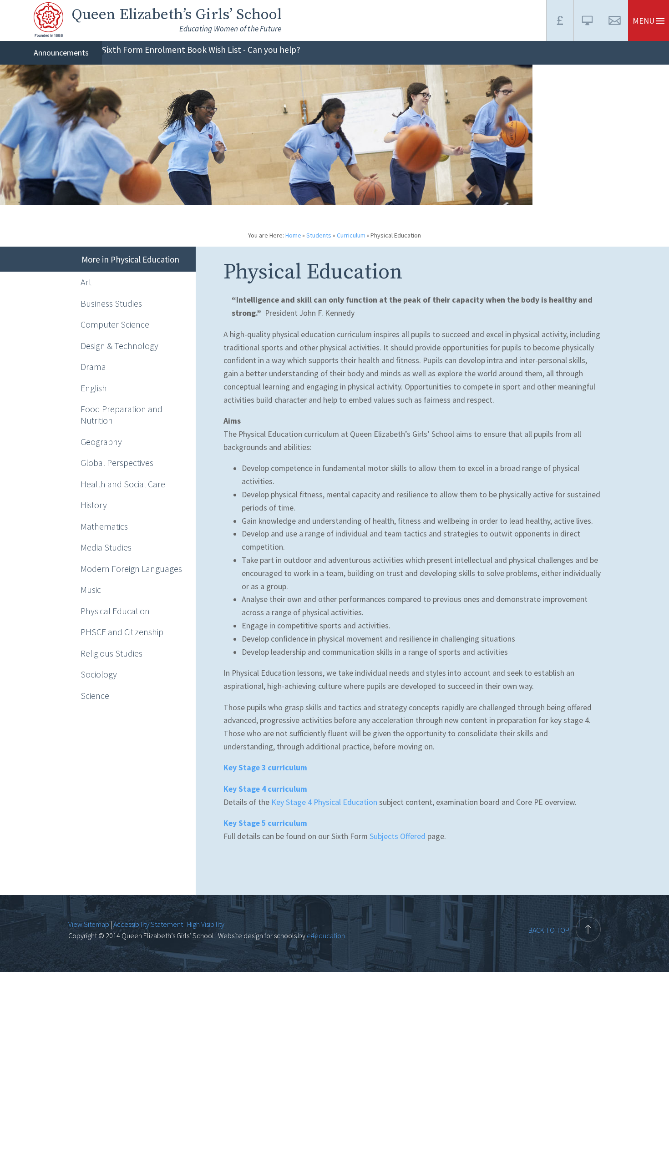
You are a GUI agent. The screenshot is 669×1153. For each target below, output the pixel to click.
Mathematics (104, 526)
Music (91, 589)
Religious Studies (111, 653)
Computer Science (115, 324)
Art (86, 282)
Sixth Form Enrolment (143, 49)
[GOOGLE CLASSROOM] (587, 20)
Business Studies (111, 303)
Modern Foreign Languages (131, 568)
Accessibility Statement (148, 924)
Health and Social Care (123, 484)
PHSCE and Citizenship (122, 631)
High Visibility (205, 924)
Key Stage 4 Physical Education (324, 802)
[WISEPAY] (559, 20)
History (94, 505)
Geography (101, 441)
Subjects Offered (398, 836)
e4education (325, 935)
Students (318, 235)
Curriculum (351, 235)
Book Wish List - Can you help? (243, 49)
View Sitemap (88, 924)
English (94, 388)
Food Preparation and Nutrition (121, 414)
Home (293, 235)
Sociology (99, 674)
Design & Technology (119, 345)
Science (95, 695)
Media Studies (106, 547)
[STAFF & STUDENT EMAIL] (614, 20)
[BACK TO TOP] (564, 911)
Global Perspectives (117, 462)
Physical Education (395, 235)
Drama (93, 366)
